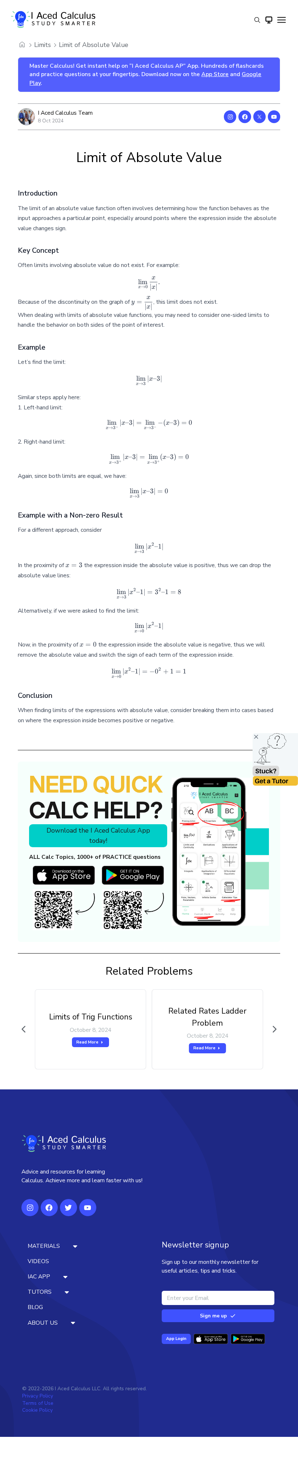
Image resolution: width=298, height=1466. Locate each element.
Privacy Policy (37, 1395)
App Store (215, 74)
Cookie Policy (37, 1410)
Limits (42, 44)
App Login (176, 1338)
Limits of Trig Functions (90, 1016)
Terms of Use (37, 1403)
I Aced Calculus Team (65, 113)
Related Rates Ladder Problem (207, 1017)
